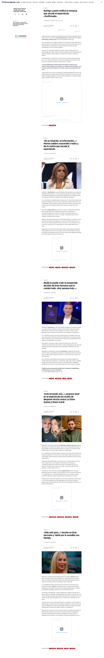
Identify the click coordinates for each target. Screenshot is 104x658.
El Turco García (52, 648)
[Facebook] (15, 14)
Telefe (65, 378)
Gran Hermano (51, 327)
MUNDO (54, 2)
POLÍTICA (35, 2)
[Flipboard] (22, 14)
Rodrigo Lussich (53, 39)
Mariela (72, 576)
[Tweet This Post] (73, 26)
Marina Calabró (51, 192)
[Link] (75, 26)
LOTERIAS (76, 2)
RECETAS (91, 2)
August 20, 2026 (58, 371)
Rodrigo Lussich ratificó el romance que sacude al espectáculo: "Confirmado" (19, 10)
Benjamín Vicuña (70, 445)
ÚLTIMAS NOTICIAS (26, 2)
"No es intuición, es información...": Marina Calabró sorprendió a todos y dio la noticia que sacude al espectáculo (20, 24)
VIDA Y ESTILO (84, 2)
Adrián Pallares (45, 39)
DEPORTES (60, 2)
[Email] (26, 14)
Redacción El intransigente (49, 25)
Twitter (70, 378)
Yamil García (73, 648)
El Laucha (51, 378)
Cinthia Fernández (74, 66)
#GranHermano (45, 370)
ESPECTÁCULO (69, 2)
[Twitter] (18, 14)
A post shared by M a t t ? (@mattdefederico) (61, 119)
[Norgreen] (20, 37)
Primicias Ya (72, 267)
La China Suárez (62, 445)
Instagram (58, 267)
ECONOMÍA (42, 2)
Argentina (52, 267)
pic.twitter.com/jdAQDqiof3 (55, 370)
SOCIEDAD (48, 2)
